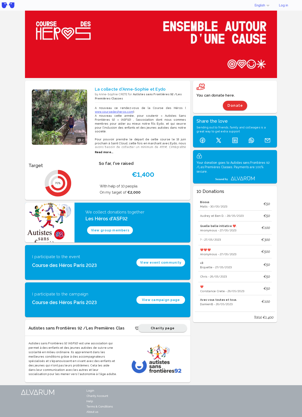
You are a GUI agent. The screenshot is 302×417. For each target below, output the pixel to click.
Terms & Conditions (99, 406)
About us (92, 411)
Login (90, 390)
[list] (235, 252)
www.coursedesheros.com (114, 111)
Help (89, 401)
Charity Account (97, 396)
